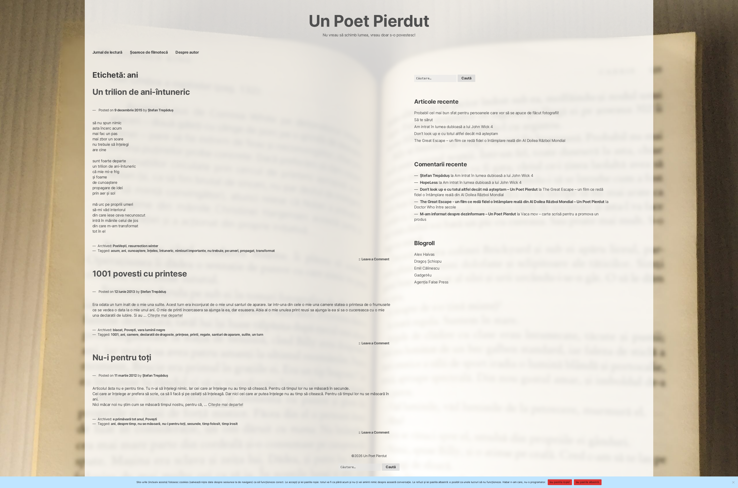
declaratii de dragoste (157, 334)
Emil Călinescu (426, 268)
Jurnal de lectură (107, 52)
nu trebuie (215, 251)
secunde (194, 424)
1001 (115, 334)
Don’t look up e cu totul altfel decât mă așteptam (456, 133)
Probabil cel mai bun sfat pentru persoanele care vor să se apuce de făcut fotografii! (486, 113)
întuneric (166, 251)
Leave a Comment (376, 259)
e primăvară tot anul (128, 419)
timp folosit (211, 424)
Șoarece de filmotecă (149, 52)
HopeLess (429, 182)
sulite (246, 334)
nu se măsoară (149, 424)
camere (132, 334)
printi (194, 334)
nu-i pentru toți (173, 424)
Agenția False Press (431, 282)
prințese (181, 334)
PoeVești (119, 246)
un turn (257, 334)
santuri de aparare (226, 334)
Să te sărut (423, 119)
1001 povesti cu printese (139, 273)
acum (115, 251)
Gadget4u (422, 275)
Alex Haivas (424, 254)
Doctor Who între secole (435, 207)
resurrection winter (143, 246)
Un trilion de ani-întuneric (141, 92)
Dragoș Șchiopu (427, 261)
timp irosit (230, 424)
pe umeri (231, 251)
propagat (247, 251)
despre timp (126, 424)
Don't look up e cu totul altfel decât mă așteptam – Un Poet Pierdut (479, 189)
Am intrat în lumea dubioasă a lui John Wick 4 (453, 126)
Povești (130, 330)
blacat (117, 330)
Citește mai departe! (165, 315)
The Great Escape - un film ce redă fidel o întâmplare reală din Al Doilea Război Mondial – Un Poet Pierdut (512, 201)
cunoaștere (136, 251)
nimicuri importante (190, 251)
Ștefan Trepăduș (161, 110)
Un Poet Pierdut (369, 21)
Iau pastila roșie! (560, 482)
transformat (265, 251)
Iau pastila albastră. (588, 482)
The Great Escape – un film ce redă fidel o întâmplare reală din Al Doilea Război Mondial (489, 140)
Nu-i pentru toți (121, 357)
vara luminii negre (151, 330)
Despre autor (187, 52)
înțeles (152, 251)
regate (205, 334)
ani (123, 251)
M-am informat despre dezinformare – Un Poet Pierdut (468, 214)
